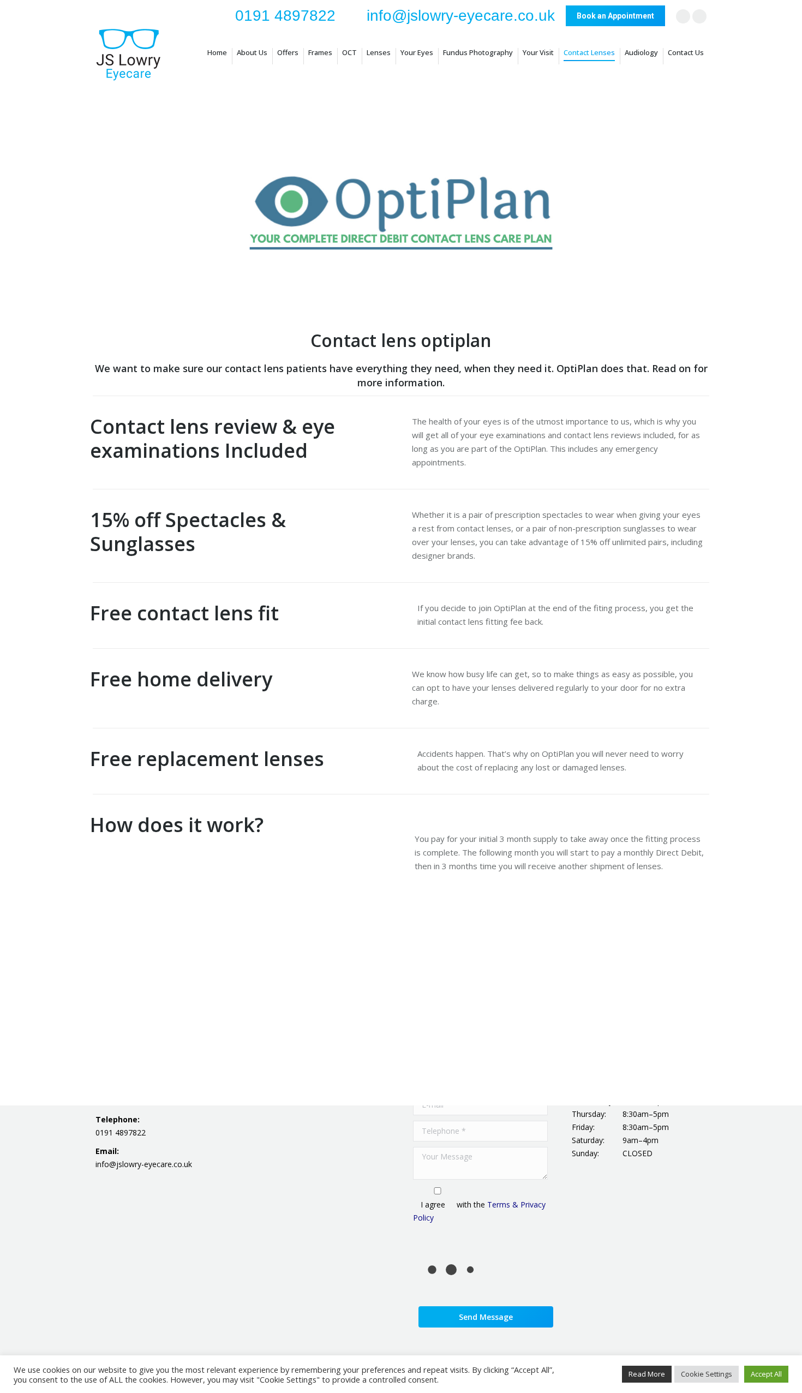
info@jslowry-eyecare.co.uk (461, 15)
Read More (647, 1374)
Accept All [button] (766, 1374)
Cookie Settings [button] (706, 1374)
